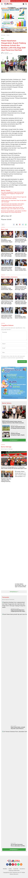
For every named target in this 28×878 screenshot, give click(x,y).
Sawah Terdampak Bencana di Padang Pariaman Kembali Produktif (18, 427)
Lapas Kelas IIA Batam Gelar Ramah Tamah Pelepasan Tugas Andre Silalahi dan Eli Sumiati (12, 208)
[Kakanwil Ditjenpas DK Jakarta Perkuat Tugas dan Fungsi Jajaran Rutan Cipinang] (21, 234)
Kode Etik (15, 868)
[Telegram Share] (23, 224)
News (2, 38)
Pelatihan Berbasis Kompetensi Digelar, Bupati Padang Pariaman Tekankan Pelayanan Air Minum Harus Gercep (18, 434)
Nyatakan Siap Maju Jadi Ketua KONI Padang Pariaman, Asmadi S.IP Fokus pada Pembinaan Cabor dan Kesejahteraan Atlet (7, 480)
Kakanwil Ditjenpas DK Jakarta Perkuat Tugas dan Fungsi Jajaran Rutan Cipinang (13, 197)
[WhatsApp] (18, 864)
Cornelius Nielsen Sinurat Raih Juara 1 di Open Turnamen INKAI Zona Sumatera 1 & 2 (20, 585)
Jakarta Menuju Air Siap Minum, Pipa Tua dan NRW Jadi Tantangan (13, 201)
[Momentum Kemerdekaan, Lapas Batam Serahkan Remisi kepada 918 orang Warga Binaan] (21, 262)
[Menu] (2, 4)
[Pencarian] (26, 4)
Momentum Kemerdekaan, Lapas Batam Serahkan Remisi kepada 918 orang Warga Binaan (13, 211)
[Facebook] (7, 864)
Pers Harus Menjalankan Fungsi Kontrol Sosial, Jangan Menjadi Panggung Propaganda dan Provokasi (12, 194)
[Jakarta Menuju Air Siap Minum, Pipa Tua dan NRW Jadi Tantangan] (7, 248)
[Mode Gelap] (23, 4)
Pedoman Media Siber (14, 870)
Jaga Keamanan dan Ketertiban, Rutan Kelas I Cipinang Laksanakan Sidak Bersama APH (12, 204)
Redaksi (5, 868)
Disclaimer (22, 868)
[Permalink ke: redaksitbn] (2, 53)
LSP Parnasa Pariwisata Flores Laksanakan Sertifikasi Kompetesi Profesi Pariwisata (18, 845)
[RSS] (21, 864)
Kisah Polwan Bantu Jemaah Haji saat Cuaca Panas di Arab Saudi (18, 727)
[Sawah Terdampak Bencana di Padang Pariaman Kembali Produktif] (6, 428)
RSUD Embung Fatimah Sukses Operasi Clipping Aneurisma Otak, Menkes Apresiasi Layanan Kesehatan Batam (13, 422)
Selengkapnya (13, 440)
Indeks (10, 868)
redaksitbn (6, 52)
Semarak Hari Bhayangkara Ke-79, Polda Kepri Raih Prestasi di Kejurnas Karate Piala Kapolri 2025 (14, 467)
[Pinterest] (13, 864)
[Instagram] (15, 864)
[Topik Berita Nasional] (8, 4)
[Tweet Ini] (17, 224)
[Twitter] (10, 864)
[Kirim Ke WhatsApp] (26, 224)
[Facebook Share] (14, 224)
